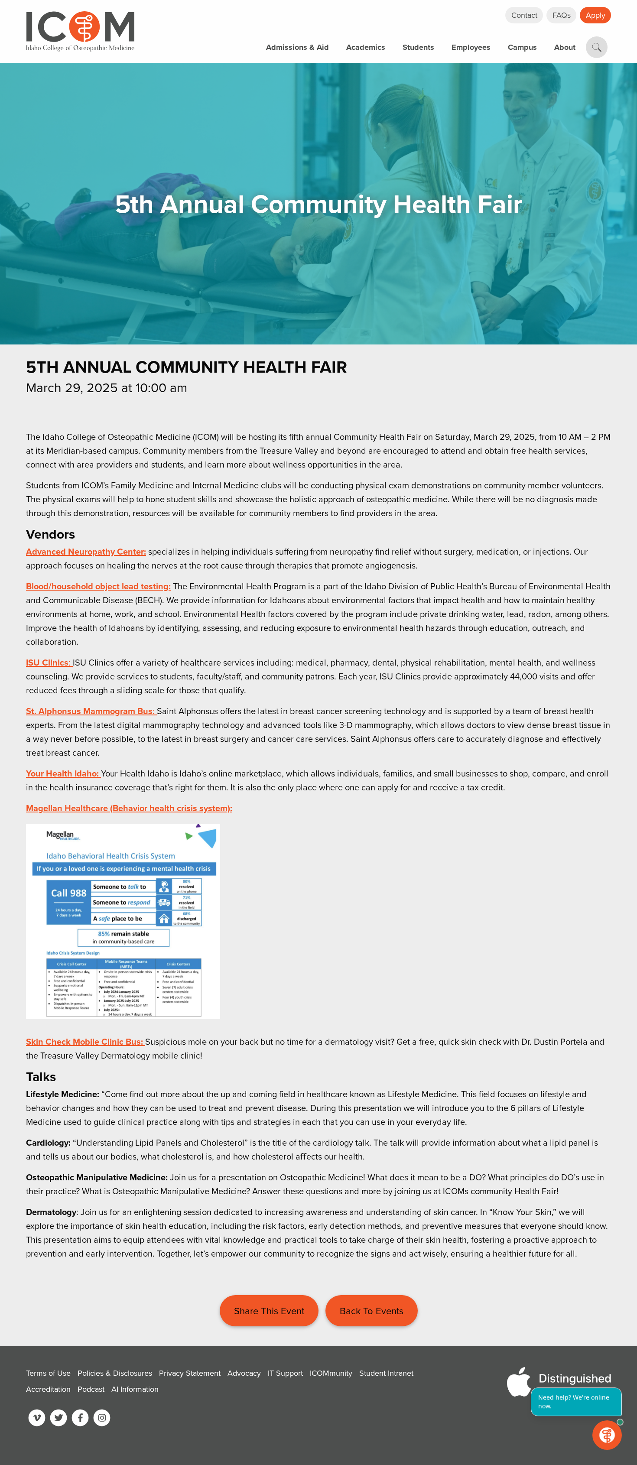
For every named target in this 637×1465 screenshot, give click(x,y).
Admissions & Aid (297, 47)
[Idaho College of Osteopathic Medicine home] (80, 31)
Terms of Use (48, 1373)
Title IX (159, 24)
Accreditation (48, 1389)
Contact (524, 15)
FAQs (561, 15)
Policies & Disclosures (115, 1373)
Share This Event (269, 1310)
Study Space (310, 7)
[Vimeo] (37, 1419)
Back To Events (371, 1310)
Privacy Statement (190, 1373)
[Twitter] (58, 1419)
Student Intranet (386, 1373)
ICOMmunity (331, 1373)
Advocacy (244, 1373)
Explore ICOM (173, 21)
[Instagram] (102, 1419)
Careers (161, 21)
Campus (522, 47)
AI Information (135, 1389)
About (564, 47)
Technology (307, 24)
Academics (365, 47)
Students (418, 47)
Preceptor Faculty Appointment (207, 38)
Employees (471, 47)
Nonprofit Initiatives (324, 21)
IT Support (166, 38)
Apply (595, 15)
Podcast (91, 1389)
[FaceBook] (80, 1419)
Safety (158, 7)
